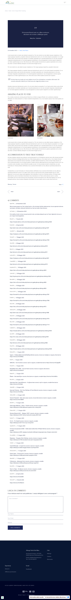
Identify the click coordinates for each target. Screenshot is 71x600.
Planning (10, 184)
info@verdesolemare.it (35, 557)
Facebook (29, 569)
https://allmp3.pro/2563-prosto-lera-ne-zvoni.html (23, 470)
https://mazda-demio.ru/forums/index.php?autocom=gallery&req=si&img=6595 (31, 330)
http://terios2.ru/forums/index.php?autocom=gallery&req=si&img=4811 (29, 252)
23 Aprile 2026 (19, 474)
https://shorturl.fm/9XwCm (17, 483)
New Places (25, 50)
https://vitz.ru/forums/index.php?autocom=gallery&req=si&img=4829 (28, 270)
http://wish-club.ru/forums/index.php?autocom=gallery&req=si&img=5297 (29, 228)
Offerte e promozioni (10, 572)
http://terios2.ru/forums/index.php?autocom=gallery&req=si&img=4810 (29, 246)
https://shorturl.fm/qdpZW (53, 362)
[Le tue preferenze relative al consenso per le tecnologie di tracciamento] (2, 597)
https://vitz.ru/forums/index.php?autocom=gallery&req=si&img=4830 (28, 282)
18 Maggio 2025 (21, 255)
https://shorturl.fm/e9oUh (17, 370)
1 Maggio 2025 (20, 237)
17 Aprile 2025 (19, 219)
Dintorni (7, 569)
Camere (49, 556)
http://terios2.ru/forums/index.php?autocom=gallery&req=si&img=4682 (29, 343)
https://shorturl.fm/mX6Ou (50, 376)
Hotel (10, 10)
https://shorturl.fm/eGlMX (17, 476)
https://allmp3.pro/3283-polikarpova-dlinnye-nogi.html (24, 463)
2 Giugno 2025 (20, 379)
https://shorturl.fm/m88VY (17, 399)
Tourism (14, 184)
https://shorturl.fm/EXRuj (16, 392)
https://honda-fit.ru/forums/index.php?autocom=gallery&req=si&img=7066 (29, 300)
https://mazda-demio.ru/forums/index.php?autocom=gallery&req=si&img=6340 (31, 222)
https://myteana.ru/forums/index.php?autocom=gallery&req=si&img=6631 (29, 258)
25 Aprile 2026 (20, 480)
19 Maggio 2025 (20, 297)
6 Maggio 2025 (20, 243)
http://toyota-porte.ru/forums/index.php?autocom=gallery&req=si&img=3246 (30, 276)
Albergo (49, 553)
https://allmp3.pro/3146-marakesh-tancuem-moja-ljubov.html (26, 440)
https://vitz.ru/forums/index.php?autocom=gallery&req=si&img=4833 (28, 288)
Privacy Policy (22, 595)
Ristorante (50, 559)
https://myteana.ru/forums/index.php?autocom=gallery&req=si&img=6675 (29, 234)
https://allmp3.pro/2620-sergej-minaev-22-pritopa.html (24, 447)
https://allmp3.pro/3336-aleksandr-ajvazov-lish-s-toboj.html (25, 407)
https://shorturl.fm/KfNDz (17, 356)
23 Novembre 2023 (12, 50)
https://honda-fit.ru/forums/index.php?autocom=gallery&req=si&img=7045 (29, 240)
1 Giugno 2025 (20, 352)
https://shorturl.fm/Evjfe (16, 384)
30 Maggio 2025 (20, 303)
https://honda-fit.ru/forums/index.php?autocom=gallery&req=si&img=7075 (29, 318)
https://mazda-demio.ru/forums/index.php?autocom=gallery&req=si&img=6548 (31, 349)
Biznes (32, 585)
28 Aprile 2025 (20, 225)
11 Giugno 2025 (20, 402)
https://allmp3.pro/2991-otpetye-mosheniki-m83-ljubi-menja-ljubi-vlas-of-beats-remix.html (33, 432)
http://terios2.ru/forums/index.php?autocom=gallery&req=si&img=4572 (29, 264)
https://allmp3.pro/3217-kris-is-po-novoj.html (21, 422)
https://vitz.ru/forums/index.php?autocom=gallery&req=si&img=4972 (28, 306)
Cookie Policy (30, 595)
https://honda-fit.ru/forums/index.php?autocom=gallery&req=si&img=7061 (29, 294)
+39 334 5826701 (32, 559)
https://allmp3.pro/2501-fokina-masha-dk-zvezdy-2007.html (25, 415)
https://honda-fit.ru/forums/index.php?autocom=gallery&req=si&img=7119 (29, 324)
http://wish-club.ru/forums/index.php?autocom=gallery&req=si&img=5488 (29, 312)
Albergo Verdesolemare (15, 585)
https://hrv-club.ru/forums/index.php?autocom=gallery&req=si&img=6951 (29, 337)
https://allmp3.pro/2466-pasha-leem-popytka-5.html (23, 455)
